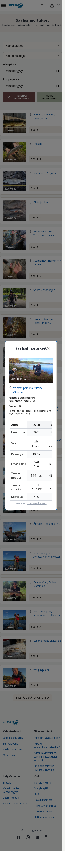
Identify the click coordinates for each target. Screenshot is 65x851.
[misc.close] (48, 348)
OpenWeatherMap (36, 503)
